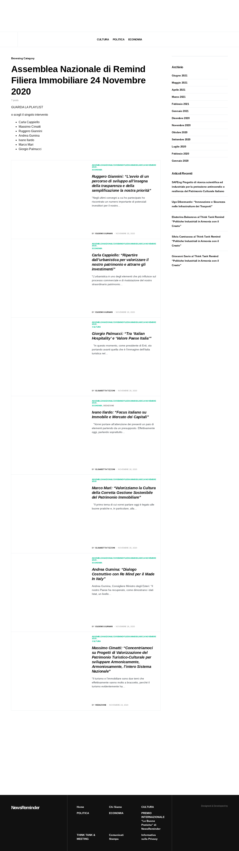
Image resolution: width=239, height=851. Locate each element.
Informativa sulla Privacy (149, 836)
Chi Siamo (115, 806)
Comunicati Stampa (116, 836)
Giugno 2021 (179, 75)
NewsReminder (25, 807)
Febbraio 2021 (180, 103)
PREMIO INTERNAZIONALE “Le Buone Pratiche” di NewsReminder (151, 821)
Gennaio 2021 (180, 111)
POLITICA (83, 813)
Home (80, 806)
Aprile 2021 (178, 89)
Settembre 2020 (181, 139)
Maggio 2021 (179, 82)
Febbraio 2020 (180, 153)
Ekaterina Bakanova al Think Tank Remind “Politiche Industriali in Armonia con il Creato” (198, 221)
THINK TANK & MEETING (86, 836)
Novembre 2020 (181, 125)
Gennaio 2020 (180, 160)
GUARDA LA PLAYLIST (27, 107)
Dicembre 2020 (181, 118)
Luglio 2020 (179, 146)
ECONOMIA (97, 170)
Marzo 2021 (179, 96)
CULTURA (96, 327)
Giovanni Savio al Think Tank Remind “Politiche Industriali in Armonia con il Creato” (195, 261)
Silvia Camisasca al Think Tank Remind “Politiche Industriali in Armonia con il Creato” (196, 241)
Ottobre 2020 (179, 132)
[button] (12, 16)
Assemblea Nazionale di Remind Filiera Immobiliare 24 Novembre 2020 (124, 166)
